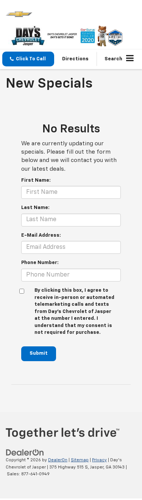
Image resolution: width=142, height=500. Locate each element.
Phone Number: (40, 262)
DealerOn (57, 460)
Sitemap (80, 460)
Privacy (99, 460)
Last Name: (35, 207)
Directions (75, 59)
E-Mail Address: (41, 235)
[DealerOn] (25, 452)
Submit (39, 353)
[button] (28, 59)
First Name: (36, 180)
